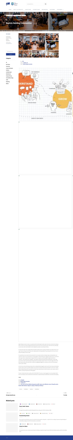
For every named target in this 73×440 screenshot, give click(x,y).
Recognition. (45, 9)
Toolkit (7, 79)
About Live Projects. (18, 9)
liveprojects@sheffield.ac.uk (9, 43)
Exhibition (7, 70)
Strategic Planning (9, 75)
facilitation (26, 389)
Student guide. (36, 9)
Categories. (59, 9)
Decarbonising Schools (24, 415)
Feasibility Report (9, 72)
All (6, 62)
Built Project (8, 64)
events (20, 389)
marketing (37, 389)
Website (7, 83)
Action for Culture (23, 426)
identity (31, 389)
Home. (10, 9)
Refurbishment (8, 74)
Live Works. (52, 9)
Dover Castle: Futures (24, 406)
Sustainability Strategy (9, 77)
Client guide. (28, 9)
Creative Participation (9, 68)
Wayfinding (8, 81)
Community (8, 66)
